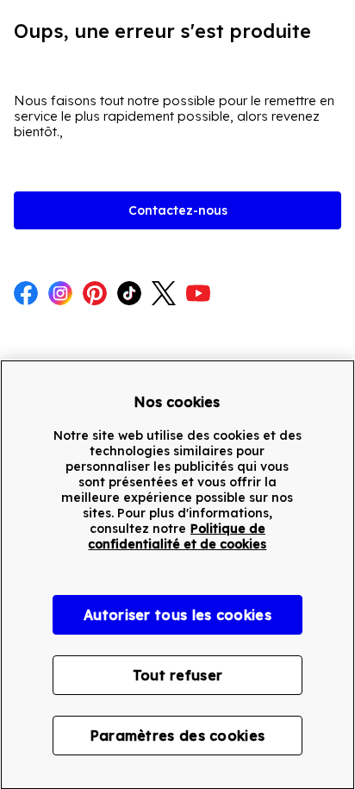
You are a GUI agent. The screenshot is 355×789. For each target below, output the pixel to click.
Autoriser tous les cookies (177, 614)
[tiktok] (129, 295)
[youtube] (198, 295)
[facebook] (26, 295)
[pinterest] (95, 295)
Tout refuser (178, 675)
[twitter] (164, 295)
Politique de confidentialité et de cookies (177, 536)
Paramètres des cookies (177, 735)
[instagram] (60, 295)
